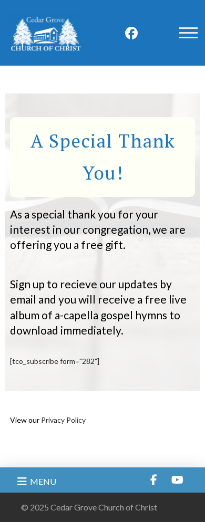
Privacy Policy (63, 419)
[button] (188, 33)
